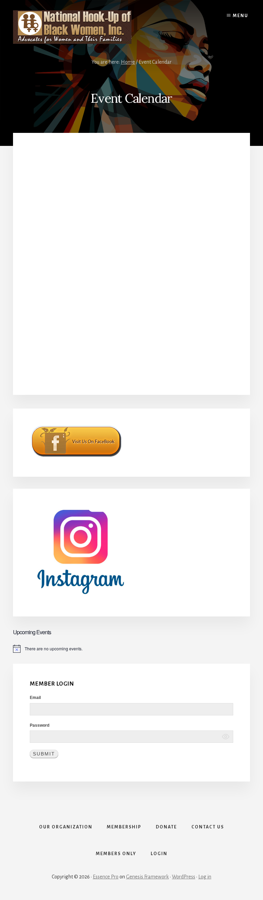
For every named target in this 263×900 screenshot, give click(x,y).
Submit (44, 754)
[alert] (131, 649)
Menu (240, 15)
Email (35, 697)
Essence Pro (105, 876)
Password (39, 725)
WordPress (183, 876)
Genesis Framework (147, 876)
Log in (204, 876)
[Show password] (225, 736)
